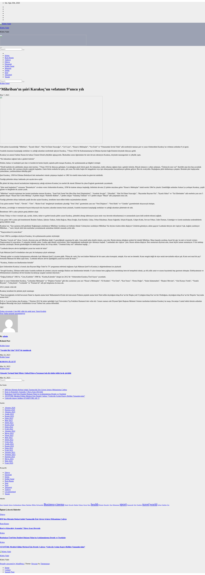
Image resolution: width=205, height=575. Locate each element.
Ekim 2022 (9, 427)
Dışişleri (76, 505)
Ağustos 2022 (10, 431)
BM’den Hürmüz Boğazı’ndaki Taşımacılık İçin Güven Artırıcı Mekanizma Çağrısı (36, 390)
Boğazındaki (39, 505)
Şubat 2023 (9, 423)
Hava (89, 505)
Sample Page (9, 572)
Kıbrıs (7, 56)
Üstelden (164, 505)
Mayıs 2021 (9, 459)
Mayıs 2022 (9, 433)
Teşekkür (139, 505)
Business (49, 504)
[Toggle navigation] (1, 47)
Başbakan (28, 505)
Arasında (5, 505)
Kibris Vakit (4, 28)
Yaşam (7, 77)
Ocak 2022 (9, 442)
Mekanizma (116, 505)
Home (7, 568)
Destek (66, 505)
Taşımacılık (130, 505)
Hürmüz (101, 505)
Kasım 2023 (9, 416)
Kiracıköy (106, 505)
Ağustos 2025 (10, 412)
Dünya (7, 62)
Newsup (34, 564)
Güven (85, 505)
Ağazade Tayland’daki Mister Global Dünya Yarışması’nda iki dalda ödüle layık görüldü (35, 373)
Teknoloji (8, 75)
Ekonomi (8, 64)
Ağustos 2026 (10, 408)
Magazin (8, 68)
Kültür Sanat (9, 66)
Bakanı (24, 505)
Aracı (1, 505)
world (153, 504)
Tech (6, 485)
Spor (6, 73)
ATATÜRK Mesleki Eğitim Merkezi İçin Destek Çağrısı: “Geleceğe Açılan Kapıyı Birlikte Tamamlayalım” (45, 396)
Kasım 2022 (9, 425)
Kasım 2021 (9, 446)
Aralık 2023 (9, 414)
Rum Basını (9, 58)
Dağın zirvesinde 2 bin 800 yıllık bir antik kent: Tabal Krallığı (23, 311)
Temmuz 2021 (10, 455)
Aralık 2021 (9, 444)
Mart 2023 (9, 420)
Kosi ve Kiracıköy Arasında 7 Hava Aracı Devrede (24, 392)
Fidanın (81, 505)
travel (145, 504)
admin (5, 336)
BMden (34, 505)
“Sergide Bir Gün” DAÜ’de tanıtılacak (15, 350)
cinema (59, 504)
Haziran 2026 (10, 410)
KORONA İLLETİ (8, 362)
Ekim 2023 (9, 418)
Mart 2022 (9, 438)
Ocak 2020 (9, 463)
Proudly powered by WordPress (12, 564)
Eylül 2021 (9, 450)
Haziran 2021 (10, 457)
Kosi (111, 505)
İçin (168, 505)
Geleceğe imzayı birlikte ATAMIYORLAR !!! (22, 398)
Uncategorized (10, 492)
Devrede (71, 505)
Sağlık (7, 70)
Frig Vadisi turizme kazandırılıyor (12, 313)
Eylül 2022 (9, 429)
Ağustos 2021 (10, 452)
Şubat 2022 (9, 440)
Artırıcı (11, 505)
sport (123, 504)
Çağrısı (159, 505)
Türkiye (8, 60)
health (94, 504)
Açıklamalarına (17, 505)
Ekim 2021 (9, 448)
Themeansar (44, 564)
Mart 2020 (9, 461)
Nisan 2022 (9, 435)
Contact (8, 570)
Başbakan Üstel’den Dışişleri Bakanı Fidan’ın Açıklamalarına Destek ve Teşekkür (35, 394)
